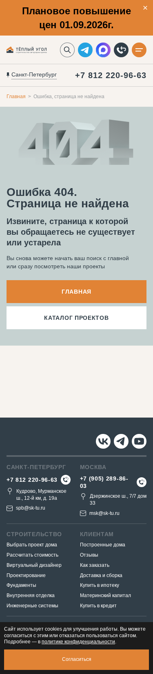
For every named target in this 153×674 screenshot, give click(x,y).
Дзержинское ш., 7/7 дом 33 (118, 499)
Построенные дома (102, 545)
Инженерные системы (32, 606)
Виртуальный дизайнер (34, 565)
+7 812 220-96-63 (110, 75)
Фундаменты (21, 585)
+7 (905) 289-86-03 (104, 482)
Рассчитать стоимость (32, 555)
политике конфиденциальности (78, 642)
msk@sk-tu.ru (104, 513)
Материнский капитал (105, 595)
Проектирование (26, 575)
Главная (16, 96)
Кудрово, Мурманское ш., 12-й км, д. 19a (41, 494)
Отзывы (89, 555)
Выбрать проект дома (32, 545)
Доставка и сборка (101, 575)
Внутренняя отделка (31, 595)
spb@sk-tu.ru (30, 508)
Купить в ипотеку (99, 585)
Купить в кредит (98, 606)
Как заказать (94, 565)
